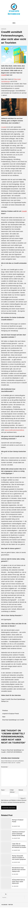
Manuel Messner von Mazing (17, 840)
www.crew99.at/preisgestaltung (14, 430)
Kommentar (4, 767)
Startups (3, 28)
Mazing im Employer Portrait (17, 806)
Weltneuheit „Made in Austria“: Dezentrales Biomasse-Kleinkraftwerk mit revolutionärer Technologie (17, 900)
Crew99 (4, 75)
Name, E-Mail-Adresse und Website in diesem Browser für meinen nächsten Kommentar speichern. (13, 800)
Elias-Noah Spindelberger (18, 699)
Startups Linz (4, 701)
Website (21, 790)
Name (3, 790)
